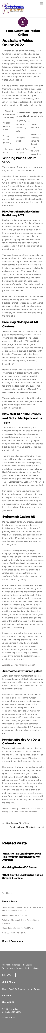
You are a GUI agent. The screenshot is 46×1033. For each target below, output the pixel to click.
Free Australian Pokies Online (23, 32)
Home (4, 989)
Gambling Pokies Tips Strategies (25, 827)
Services (21, 989)
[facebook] (16, 975)
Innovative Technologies (29, 968)
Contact (36, 989)
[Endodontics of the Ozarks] (13, 12)
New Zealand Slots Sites (17, 823)
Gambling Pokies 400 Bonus (19, 867)
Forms (29, 989)
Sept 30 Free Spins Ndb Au (14, 933)
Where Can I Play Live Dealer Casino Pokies (22, 808)
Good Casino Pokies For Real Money (18, 928)
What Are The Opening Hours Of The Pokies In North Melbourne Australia (21, 856)
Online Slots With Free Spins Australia (19, 811)
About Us (13, 989)
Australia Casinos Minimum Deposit (18, 665)
